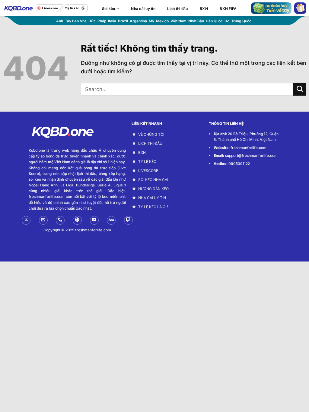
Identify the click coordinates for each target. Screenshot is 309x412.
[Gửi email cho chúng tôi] (43, 220)
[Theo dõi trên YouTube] (94, 220)
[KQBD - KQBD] (18, 8)
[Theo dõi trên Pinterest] (77, 220)
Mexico (162, 21)
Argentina (138, 21)
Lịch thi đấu (177, 8)
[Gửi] (299, 89)
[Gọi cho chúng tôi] (60, 220)
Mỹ (151, 21)
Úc (227, 21)
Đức (92, 21)
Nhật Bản (196, 21)
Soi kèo (108, 8)
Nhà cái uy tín (143, 8)
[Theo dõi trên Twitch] (128, 220)
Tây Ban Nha (76, 21)
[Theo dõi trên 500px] (111, 220)
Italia (112, 21)
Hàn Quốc (214, 21)
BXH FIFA (228, 8)
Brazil (123, 21)
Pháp (101, 21)
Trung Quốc (241, 21)
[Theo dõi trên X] (26, 220)
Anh (59, 21)
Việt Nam (178, 21)
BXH (204, 8)
